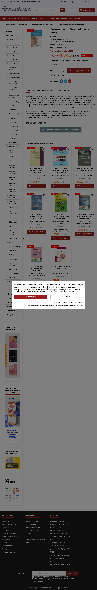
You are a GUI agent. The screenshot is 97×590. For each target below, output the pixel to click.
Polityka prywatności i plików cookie (68, 302)
